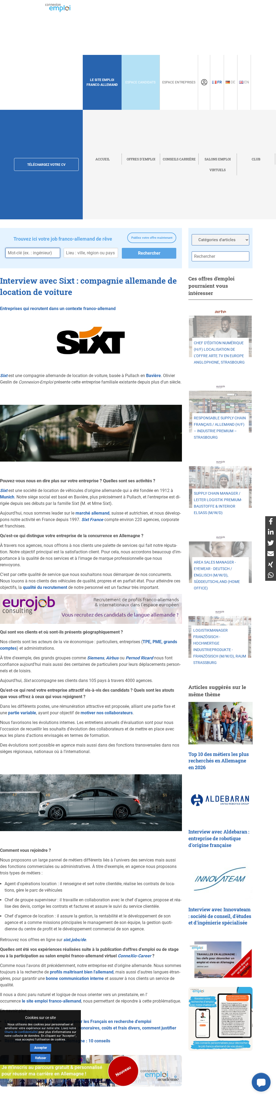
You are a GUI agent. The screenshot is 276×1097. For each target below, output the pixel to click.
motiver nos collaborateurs (107, 712)
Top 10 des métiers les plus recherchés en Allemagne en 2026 (218, 761)
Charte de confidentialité (21, 1032)
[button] (261, 1082)
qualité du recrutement (45, 587)
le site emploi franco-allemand (51, 1001)
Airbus (112, 657)
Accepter (40, 1048)
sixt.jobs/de (74, 939)
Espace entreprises (178, 82)
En (246, 82)
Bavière (153, 375)
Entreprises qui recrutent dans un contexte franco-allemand (58, 308)
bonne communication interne (75, 978)
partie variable (22, 712)
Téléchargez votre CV (46, 165)
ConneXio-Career (134, 955)
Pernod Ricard (139, 657)
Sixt (3, 375)
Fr (219, 82)
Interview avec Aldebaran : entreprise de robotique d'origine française (218, 838)
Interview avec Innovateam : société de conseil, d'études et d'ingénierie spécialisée (219, 916)
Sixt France (92, 519)
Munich (7, 497)
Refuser (40, 1058)
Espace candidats (140, 82)
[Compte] (204, 82)
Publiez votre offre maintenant (151, 238)
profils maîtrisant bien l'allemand (81, 972)
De (232, 82)
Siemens (95, 657)
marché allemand (92, 513)
